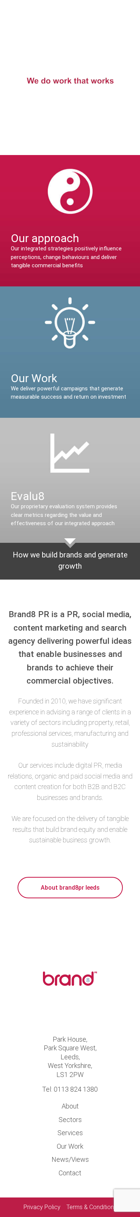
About (70, 1106)
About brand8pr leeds (70, 887)
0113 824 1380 (76, 1089)
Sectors (70, 1120)
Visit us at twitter (57, 1012)
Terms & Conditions (91, 1207)
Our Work (70, 1146)
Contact (70, 1173)
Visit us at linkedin (83, 1012)
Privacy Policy (42, 1207)
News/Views (70, 1159)
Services (70, 1133)
